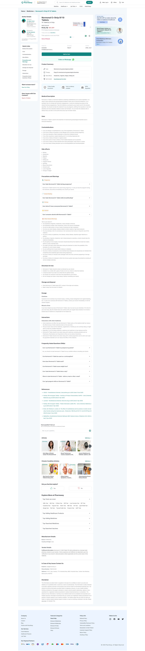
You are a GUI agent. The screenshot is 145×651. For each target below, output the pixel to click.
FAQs (52, 630)
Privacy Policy (83, 620)
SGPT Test (78, 508)
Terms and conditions (85, 625)
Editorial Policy (83, 618)
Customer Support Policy (86, 630)
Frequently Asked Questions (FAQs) (26, 77)
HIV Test (75, 505)
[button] (74, 2)
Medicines (30, 11)
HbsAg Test (46, 508)
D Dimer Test (59, 503)
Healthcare (63, 6)
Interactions (25, 73)
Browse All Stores (55, 628)
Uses (23, 51)
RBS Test (69, 505)
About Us (23, 618)
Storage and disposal (27, 67)
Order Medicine (25, 631)
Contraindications (26, 54)
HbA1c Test (63, 505)
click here (44, 601)
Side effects (25, 57)
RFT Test (83, 503)
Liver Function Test (74, 503)
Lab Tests (72, 6)
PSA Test (52, 508)
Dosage (24, 70)
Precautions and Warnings (26, 60)
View (97, 44)
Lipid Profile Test (83, 505)
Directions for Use (26, 64)
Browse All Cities (55, 625)
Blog (22, 623)
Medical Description (27, 48)
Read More (53, 32)
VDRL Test (45, 503)
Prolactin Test (70, 508)
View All (87, 438)
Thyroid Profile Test (61, 508)
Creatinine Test (46, 505)
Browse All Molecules (56, 623)
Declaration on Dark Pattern (86, 627)
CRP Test (66, 503)
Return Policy (83, 632)
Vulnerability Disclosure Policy (87, 623)
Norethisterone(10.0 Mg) (60, 79)
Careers (23, 620)
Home (23, 11)
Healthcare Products (26, 634)
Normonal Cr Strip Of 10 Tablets (45, 11)
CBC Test (52, 503)
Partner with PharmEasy (27, 625)
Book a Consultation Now (103, 32)
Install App (102, 22)
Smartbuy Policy (84, 634)
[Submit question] (90, 431)
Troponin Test (55, 505)
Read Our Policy (26, 87)
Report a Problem (26, 98)
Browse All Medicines (56, 621)
